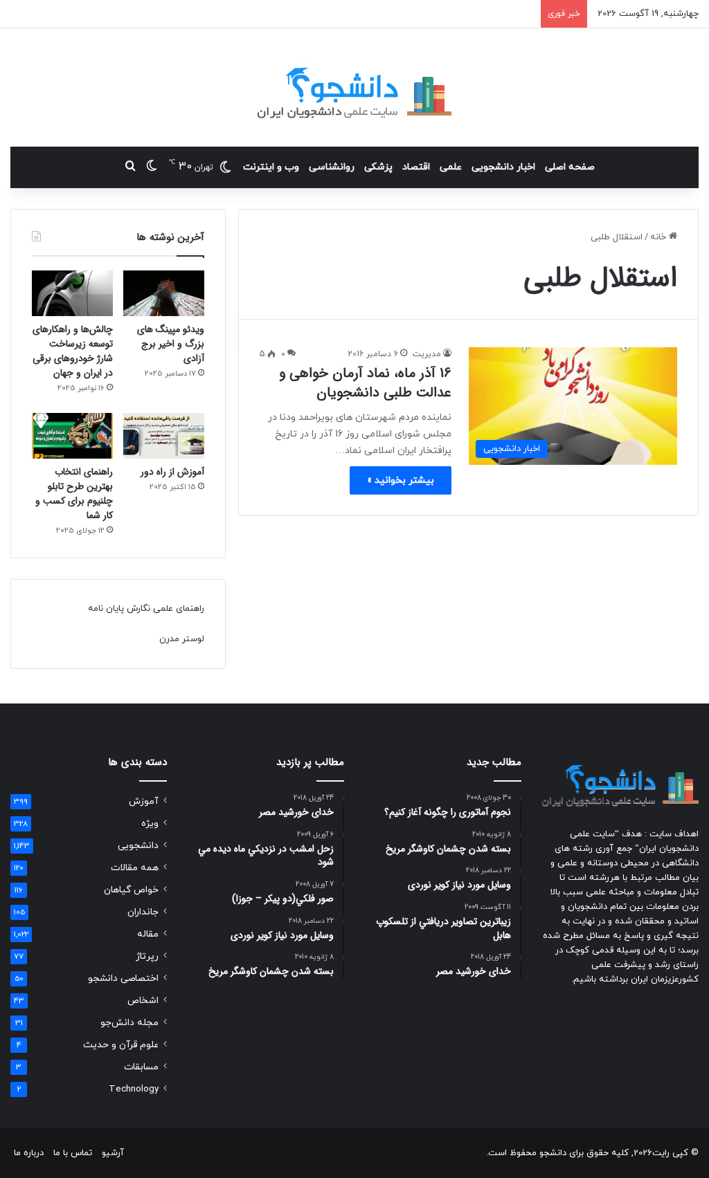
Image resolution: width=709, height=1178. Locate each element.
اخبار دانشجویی (503, 167)
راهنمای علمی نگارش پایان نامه (146, 608)
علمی (451, 167)
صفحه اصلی (570, 167)
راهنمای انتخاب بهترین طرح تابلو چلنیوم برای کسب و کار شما (74, 493)
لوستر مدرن (181, 639)
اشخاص (143, 1000)
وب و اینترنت (271, 167)
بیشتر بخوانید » (400, 480)
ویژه (150, 823)
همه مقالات (135, 867)
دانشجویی (138, 845)
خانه (659, 237)
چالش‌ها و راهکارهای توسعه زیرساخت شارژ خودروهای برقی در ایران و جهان (73, 351)
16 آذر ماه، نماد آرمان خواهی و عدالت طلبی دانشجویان (365, 382)
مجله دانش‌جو (129, 1022)
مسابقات (141, 1067)
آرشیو (113, 1153)
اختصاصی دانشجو (123, 978)
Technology (134, 1089)
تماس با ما (72, 1153)
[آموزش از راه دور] (163, 436)
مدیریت (427, 354)
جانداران (143, 912)
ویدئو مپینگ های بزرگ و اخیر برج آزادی (170, 344)
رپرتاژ (147, 956)
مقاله (148, 934)
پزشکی (378, 167)
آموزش (144, 801)
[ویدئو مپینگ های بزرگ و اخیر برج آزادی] (163, 293)
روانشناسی (331, 167)
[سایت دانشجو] (354, 87)
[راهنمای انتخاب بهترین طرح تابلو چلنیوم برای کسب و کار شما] (72, 436)
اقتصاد (416, 167)
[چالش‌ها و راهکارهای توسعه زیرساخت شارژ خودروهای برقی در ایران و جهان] (72, 293)
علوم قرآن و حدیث (121, 1044)
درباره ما (29, 1153)
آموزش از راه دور (172, 471)
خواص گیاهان (131, 889)
